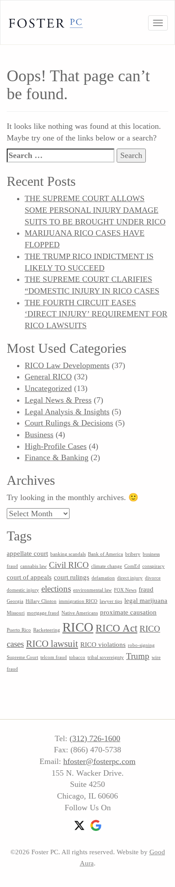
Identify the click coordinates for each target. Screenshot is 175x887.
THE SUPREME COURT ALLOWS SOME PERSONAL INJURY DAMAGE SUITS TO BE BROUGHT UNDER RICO (95, 210)
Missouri (16, 612)
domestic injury (23, 590)
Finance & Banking (56, 457)
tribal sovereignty (106, 657)
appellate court (27, 553)
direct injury (130, 577)
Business (39, 434)
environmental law (92, 590)
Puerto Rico (19, 630)
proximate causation (128, 612)
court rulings (71, 577)
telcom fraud (53, 657)
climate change (106, 566)
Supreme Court (22, 657)
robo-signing (141, 645)
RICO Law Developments (67, 365)
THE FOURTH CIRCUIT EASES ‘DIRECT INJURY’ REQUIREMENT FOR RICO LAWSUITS (96, 314)
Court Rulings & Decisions (69, 422)
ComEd (132, 566)
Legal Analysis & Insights (67, 411)
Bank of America (105, 554)
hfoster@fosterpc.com (99, 761)
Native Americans (79, 612)
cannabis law (33, 566)
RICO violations (103, 644)
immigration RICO (78, 601)
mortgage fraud (43, 612)
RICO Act (116, 628)
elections (56, 588)
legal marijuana (145, 600)
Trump (137, 656)
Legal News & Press (58, 399)
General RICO (48, 376)
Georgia (15, 601)
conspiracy (153, 566)
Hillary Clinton (41, 601)
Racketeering (46, 630)
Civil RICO (69, 565)
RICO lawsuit (52, 643)
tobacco (77, 657)
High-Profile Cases (56, 446)
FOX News (125, 590)
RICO (77, 627)
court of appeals (29, 577)
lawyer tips (111, 601)
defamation (103, 577)
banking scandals (68, 554)
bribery (132, 554)
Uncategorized (48, 388)
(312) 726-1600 (95, 738)
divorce (153, 577)
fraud (146, 589)
